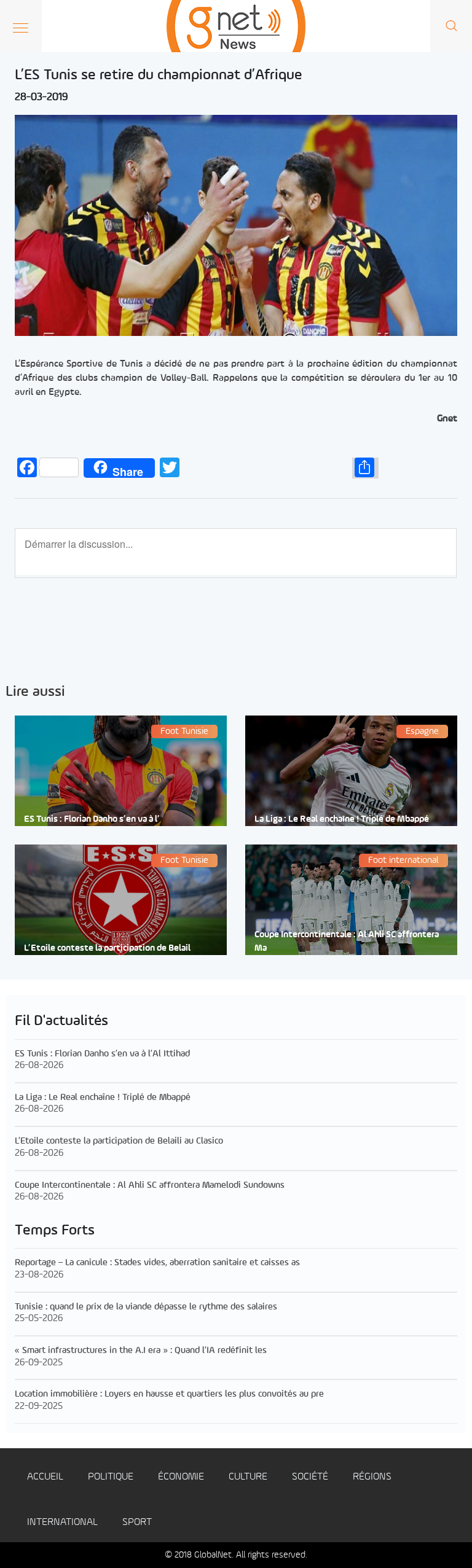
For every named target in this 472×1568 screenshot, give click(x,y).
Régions (372, 1477)
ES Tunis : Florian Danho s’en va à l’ (92, 819)
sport (137, 1522)
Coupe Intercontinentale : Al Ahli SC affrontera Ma (346, 941)
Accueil (45, 1477)
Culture (248, 1477)
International (62, 1522)
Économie (181, 1477)
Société (310, 1477)
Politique (110, 1477)
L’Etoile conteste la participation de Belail (107, 948)
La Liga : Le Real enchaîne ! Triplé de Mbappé (341, 819)
